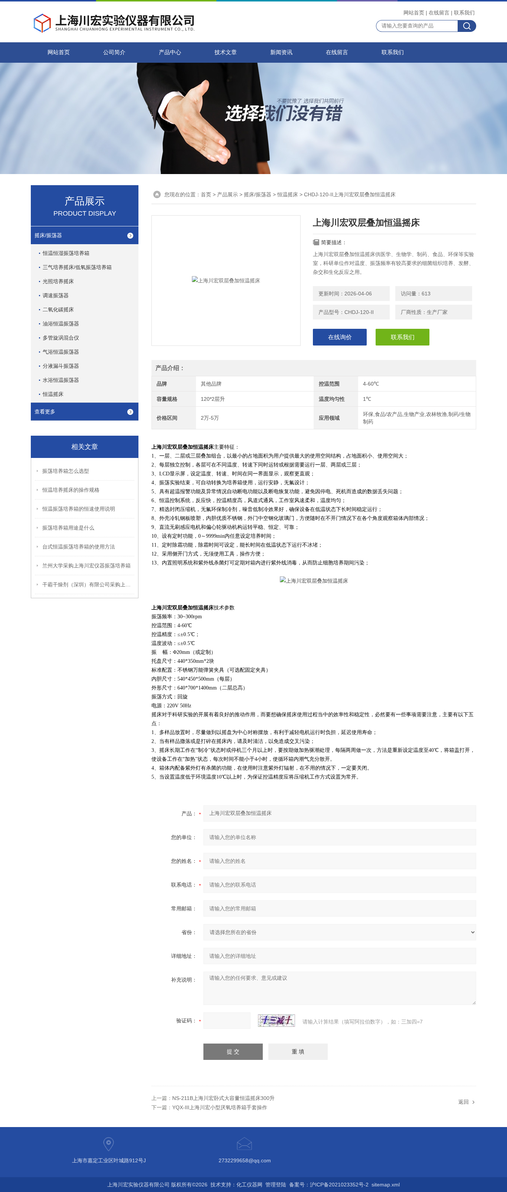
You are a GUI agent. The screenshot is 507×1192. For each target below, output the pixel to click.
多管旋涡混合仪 (61, 338)
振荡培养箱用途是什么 (68, 528)
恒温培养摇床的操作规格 (70, 490)
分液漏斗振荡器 (61, 366)
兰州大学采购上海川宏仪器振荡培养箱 (86, 566)
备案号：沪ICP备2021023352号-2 (329, 1185)
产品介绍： (170, 368)
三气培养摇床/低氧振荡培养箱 (77, 267)
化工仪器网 (249, 1185)
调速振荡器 (56, 295)
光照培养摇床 (58, 281)
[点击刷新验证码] (276, 1020)
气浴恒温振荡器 (61, 352)
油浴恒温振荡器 (61, 324)
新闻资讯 (281, 52)
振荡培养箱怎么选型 (65, 471)
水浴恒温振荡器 (61, 380)
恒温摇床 (287, 194)
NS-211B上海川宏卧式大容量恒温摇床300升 (223, 1098)
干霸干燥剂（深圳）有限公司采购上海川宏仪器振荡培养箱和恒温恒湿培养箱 (88, 584)
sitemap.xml (386, 1185)
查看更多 (45, 412)
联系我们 (464, 13)
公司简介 (114, 52)
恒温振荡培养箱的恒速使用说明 (78, 509)
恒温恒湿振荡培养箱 (66, 253)
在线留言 (439, 13)
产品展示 (227, 194)
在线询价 (340, 337)
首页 (206, 194)
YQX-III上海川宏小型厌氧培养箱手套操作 (219, 1107)
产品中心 (170, 52)
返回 (463, 1102)
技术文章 (226, 52)
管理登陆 (275, 1185)
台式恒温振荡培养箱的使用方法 (78, 547)
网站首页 (413, 13)
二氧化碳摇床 (58, 309)
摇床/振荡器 (257, 194)
